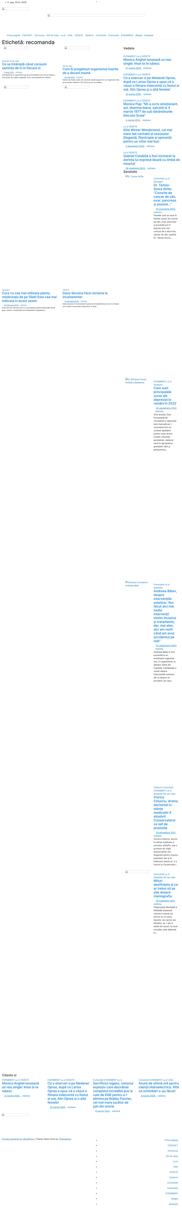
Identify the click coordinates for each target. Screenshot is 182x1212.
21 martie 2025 (134, 68)
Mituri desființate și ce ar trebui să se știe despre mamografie (166, 888)
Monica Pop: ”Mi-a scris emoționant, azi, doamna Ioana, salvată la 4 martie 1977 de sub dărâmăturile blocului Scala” (150, 109)
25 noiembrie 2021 (165, 900)
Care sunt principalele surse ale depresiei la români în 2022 (165, 395)
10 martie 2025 (134, 94)
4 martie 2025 (133, 120)
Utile (70, 35)
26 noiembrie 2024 (136, 168)
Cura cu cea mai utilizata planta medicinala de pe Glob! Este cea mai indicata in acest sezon (29, 297)
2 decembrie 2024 (135, 146)
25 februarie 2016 (11, 305)
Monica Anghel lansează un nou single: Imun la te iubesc (147, 61)
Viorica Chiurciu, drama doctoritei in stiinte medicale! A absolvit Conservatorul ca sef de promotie (166, 812)
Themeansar (65, 1139)
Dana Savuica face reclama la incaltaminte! (85, 295)
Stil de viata (53, 35)
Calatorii (89, 35)
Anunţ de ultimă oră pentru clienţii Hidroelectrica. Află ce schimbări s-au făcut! (159, 1087)
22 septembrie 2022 (166, 645)
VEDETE (78, 35)
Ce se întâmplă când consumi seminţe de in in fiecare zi (24, 66)
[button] (176, 35)
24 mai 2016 (69, 77)
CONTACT (27, 35)
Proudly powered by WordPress (18, 1139)
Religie (139, 35)
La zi (63, 35)
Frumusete (113, 35)
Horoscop (40, 35)
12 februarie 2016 (71, 301)
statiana (18, 72)
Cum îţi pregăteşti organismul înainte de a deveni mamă (90, 71)
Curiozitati (101, 35)
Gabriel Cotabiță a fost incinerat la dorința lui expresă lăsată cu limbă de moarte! (151, 160)
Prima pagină (13, 35)
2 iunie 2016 (9, 72)
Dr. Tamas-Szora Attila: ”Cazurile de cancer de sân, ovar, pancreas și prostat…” (165, 194)
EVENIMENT (127, 35)
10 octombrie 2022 (166, 209)
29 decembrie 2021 (166, 832)
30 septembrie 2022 (166, 408)
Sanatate (148, 35)
